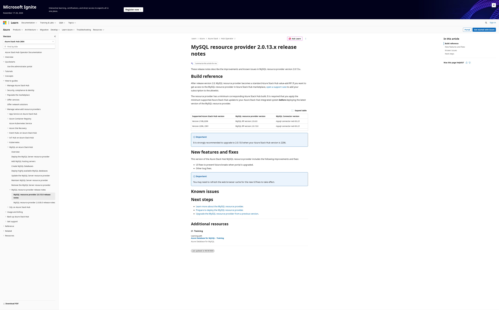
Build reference (451, 43)
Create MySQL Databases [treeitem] (22, 166)
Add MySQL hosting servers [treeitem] (23, 161)
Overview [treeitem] (15, 152)
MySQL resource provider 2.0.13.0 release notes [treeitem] (32, 196)
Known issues (451, 50)
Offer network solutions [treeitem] (17, 104)
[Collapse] (55, 36)
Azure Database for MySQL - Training (207, 238)
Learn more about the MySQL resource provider (219, 206)
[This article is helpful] (466, 62)
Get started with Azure (484, 29)
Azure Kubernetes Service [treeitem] (20, 123)
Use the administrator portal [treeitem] (19, 66)
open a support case (276, 86)
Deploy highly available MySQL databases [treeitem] (29, 171)
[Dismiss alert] (494, 5)
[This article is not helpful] (469, 62)
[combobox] (29, 41)
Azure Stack (213, 38)
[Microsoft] (4, 22)
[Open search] (486, 22)
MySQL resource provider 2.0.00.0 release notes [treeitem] (34, 202)
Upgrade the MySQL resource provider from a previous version (227, 213)
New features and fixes (455, 47)
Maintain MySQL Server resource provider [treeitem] (29, 180)
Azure (202, 38)
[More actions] (305, 39)
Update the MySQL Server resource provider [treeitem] (30, 175)
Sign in (493, 22)
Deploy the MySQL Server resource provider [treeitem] (30, 156)
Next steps (449, 53)
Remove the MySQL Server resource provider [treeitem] (30, 185)
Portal (467, 29)
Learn (194, 38)
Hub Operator (227, 38)
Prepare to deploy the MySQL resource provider (219, 210)
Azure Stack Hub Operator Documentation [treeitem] (23, 52)
